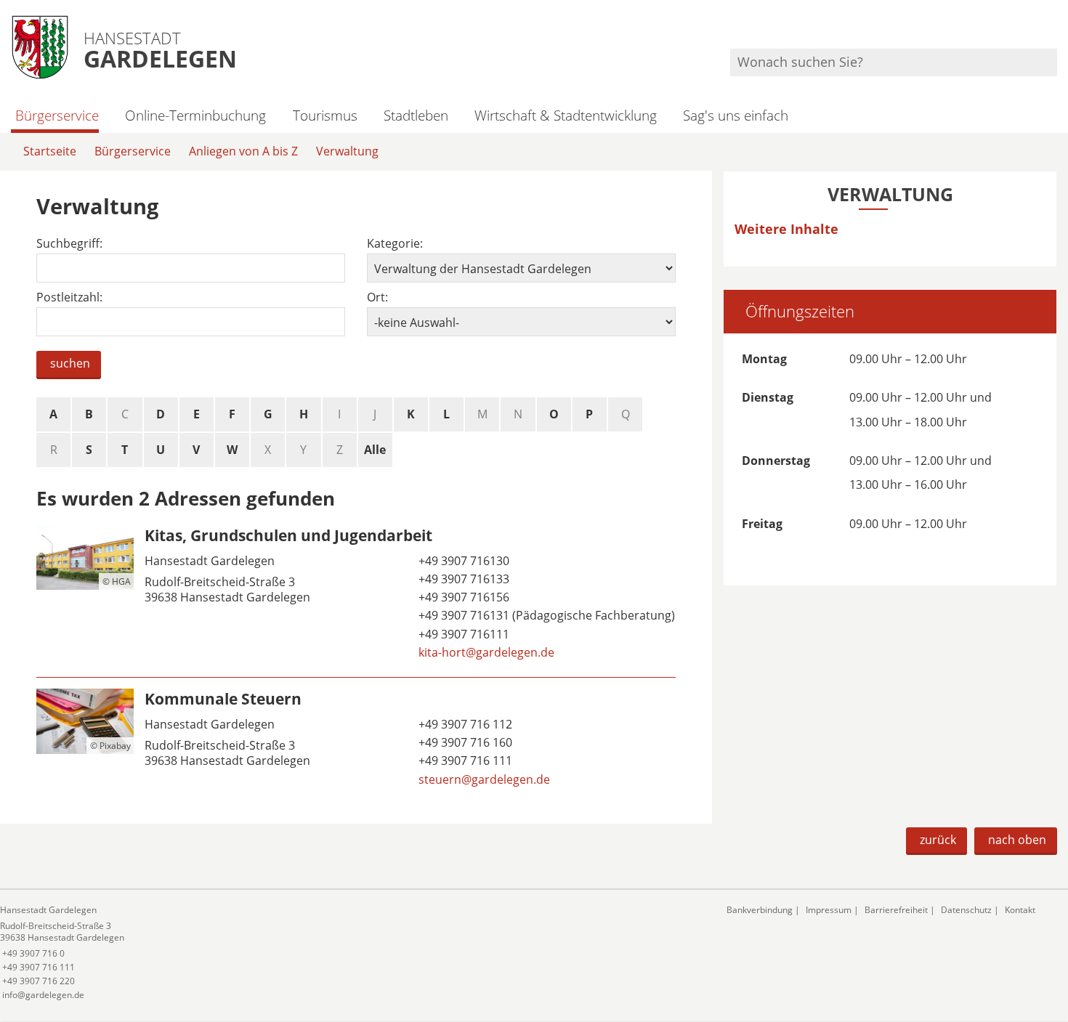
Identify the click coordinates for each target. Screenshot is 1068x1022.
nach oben (1017, 840)
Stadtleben (416, 115)
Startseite (49, 151)
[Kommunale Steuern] (356, 741)
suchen (70, 363)
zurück (938, 840)
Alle (375, 450)
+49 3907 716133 (462, 579)
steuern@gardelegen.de (483, 779)
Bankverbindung (760, 910)
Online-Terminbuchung (195, 115)
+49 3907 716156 (462, 597)
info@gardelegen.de (42, 995)
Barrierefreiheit (896, 910)
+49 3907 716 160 (464, 742)
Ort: (377, 297)
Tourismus (325, 115)
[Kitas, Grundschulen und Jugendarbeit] (356, 595)
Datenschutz (966, 910)
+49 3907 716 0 (32, 953)
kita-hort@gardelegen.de (485, 652)
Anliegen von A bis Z (243, 151)
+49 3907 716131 (462, 615)
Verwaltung (347, 151)
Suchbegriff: (69, 243)
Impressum (828, 910)
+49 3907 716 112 (464, 724)
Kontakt (1020, 910)
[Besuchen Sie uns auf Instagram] (1055, 29)
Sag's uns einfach (735, 115)
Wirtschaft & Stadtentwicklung (565, 115)
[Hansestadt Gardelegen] (352, 952)
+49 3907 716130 (462, 561)
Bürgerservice (57, 115)
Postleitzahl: (69, 297)
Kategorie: (395, 243)
